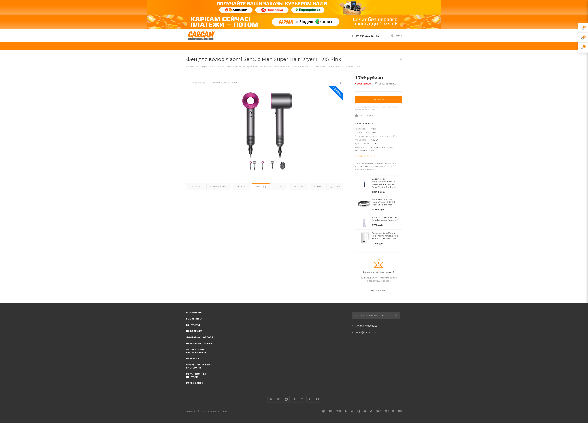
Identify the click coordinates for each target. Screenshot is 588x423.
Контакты (193, 325)
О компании (194, 312)
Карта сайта (194, 383)
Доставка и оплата (199, 337)
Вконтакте (270, 399)
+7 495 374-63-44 (367, 36)
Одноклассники (309, 399)
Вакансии (192, 358)
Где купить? (194, 319)
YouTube (302, 399)
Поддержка (194, 331)
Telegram (294, 399)
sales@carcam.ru (366, 332)
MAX (286, 399)
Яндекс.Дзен (317, 399)
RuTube (278, 399)
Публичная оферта (199, 343)
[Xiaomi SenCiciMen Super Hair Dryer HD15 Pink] (267, 123)
